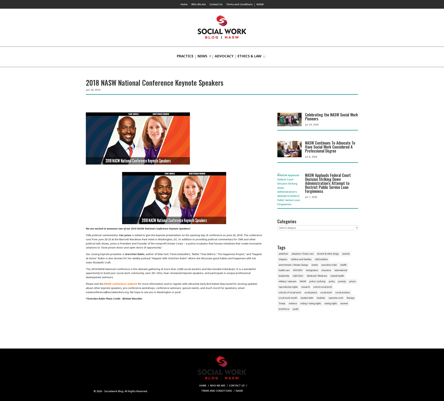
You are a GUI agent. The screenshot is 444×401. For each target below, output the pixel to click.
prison (352, 281)
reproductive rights (288, 286)
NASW (260, 4)
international (341, 270)
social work (326, 292)
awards (346, 253)
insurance (326, 270)
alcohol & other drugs (328, 253)
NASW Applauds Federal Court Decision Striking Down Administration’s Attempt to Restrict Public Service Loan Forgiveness (328, 183)
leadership (284, 275)
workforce (284, 309)
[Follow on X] (340, 389)
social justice (311, 292)
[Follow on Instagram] (327, 389)
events (314, 264)
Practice (185, 56)
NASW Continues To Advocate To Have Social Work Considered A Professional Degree (330, 147)
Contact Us (216, 4)
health (343, 264)
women (344, 303)
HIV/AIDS (297, 270)
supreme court (336, 297)
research (305, 286)
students (321, 297)
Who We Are (198, 4)
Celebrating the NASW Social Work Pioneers (331, 117)
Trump (282, 303)
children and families (301, 259)
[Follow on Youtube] (347, 389)
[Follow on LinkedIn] (333, 389)
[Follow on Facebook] (320, 389)
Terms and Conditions (239, 4)
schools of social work (290, 292)
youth (295, 309)
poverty (342, 281)
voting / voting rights (310, 303)
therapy (350, 297)
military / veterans (287, 281)
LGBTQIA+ (298, 275)
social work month (288, 297)
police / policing (317, 281)
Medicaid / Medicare (317, 275)
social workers (342, 292)
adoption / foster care (303, 253)
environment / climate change (293, 264)
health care (284, 270)
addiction (283, 253)
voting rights (331, 303)
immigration (312, 270)
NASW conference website (120, 283)
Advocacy (224, 56)
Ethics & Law (249, 56)
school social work (322, 286)
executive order (329, 264)
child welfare (321, 259)
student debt (307, 297)
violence (293, 303)
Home (184, 4)
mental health (337, 275)
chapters (283, 259)
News (202, 56)
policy (332, 281)
